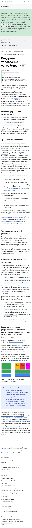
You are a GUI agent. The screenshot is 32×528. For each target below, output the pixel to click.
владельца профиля (9, 190)
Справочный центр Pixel (7, 501)
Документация (6, 6)
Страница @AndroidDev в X (8, 481)
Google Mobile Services (6, 506)
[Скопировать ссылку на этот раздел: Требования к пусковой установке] (11, 234)
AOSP (2, 51)
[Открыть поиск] (21, 2)
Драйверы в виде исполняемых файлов (10, 472)
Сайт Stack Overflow (6, 509)
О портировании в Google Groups (9, 493)
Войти (28, 1)
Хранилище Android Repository (8, 460)
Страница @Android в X (7, 478)
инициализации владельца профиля (11, 221)
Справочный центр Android (8, 499)
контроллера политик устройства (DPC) (12, 416)
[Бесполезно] (23, 55)
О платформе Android (6, 516)
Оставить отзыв (19, 521)
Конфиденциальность (7, 521)
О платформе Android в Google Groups (10, 488)
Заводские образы (5, 469)
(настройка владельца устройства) (17, 360)
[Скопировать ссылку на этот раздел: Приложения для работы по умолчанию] (12, 262)
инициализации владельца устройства (14, 217)
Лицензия (17, 519)
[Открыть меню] (2, 2)
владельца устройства (20, 188)
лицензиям (3, 448)
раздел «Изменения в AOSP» (9, 32)
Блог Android (4, 483)
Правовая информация (8, 519)
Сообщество (17, 516)
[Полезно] (21, 55)
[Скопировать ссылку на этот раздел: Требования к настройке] (24, 140)
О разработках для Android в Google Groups (12, 490)
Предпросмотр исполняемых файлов (10, 467)
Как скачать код (5, 465)
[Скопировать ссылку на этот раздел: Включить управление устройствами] (15, 114)
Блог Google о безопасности (8, 485)
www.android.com (5, 504)
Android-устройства (18, 51)
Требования (4, 462)
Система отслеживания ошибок (9, 511)
